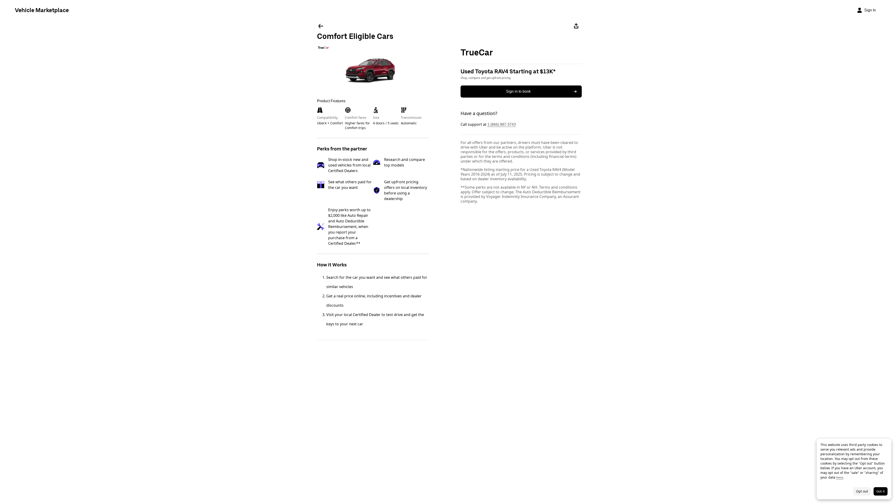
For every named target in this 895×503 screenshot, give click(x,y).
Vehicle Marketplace (42, 10)
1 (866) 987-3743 (501, 124)
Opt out (862, 491)
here (839, 477)
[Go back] (320, 26)
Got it (880, 491)
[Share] (576, 26)
